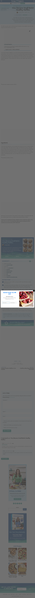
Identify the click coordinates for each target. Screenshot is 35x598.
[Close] (34, 291)
